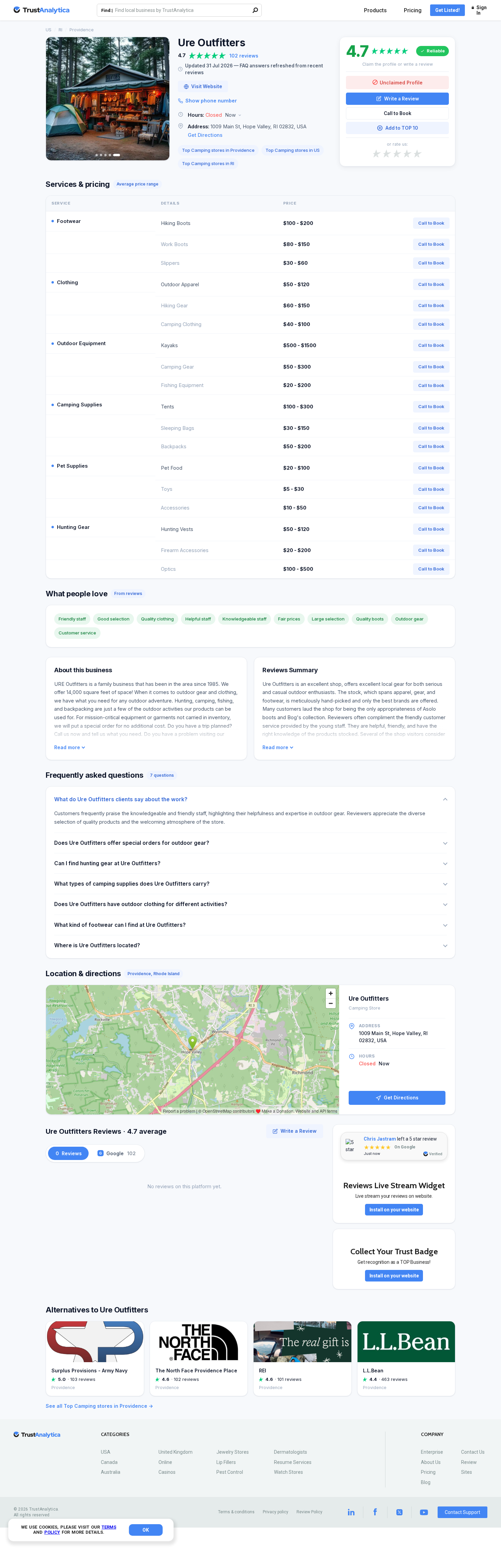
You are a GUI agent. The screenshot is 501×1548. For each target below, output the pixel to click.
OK (145, 1530)
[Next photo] (160, 99)
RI (60, 29)
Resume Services (293, 1462)
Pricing (413, 10)
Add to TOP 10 (401, 128)
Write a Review (401, 98)
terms (109, 1527)
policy (52, 1532)
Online (165, 1462)
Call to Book (397, 113)
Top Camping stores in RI (208, 163)
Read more (67, 747)
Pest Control (229, 1472)
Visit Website (206, 86)
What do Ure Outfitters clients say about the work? (120, 799)
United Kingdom (175, 1452)
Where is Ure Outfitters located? (97, 945)
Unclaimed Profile (401, 82)
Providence (82, 29)
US (48, 29)
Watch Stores (288, 1472)
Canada (109, 1462)
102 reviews (243, 56)
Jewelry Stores (232, 1452)
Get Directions (205, 135)
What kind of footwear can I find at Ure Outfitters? (120, 925)
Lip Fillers (226, 1462)
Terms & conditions (236, 1512)
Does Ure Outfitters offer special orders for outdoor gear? (131, 843)
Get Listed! (447, 10)
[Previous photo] (55, 99)
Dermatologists (290, 1452)
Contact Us (473, 1452)
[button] (254, 115)
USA (105, 1452)
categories (115, 1434)
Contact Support (462, 1512)
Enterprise (432, 1452)
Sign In (481, 10)
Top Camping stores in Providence (218, 150)
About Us (431, 1462)
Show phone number (211, 100)
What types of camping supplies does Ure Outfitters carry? (132, 884)
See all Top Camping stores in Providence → (99, 1406)
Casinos (167, 1472)
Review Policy (309, 1512)
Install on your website (394, 1209)
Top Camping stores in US (292, 150)
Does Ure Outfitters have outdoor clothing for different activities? (140, 904)
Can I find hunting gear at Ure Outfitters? (107, 863)
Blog (425, 1482)
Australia (110, 1472)
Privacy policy (275, 1512)
